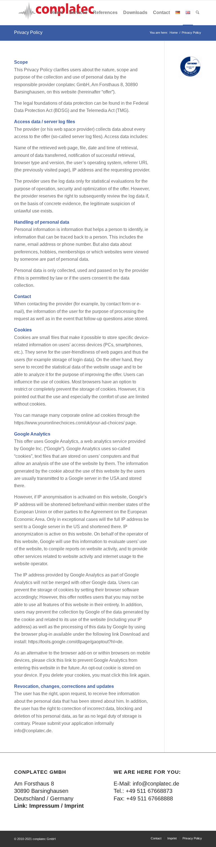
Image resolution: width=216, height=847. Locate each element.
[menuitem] (57, 12)
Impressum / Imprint (56, 806)
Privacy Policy (28, 32)
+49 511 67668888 (149, 798)
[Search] (197, 12)
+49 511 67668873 (149, 791)
